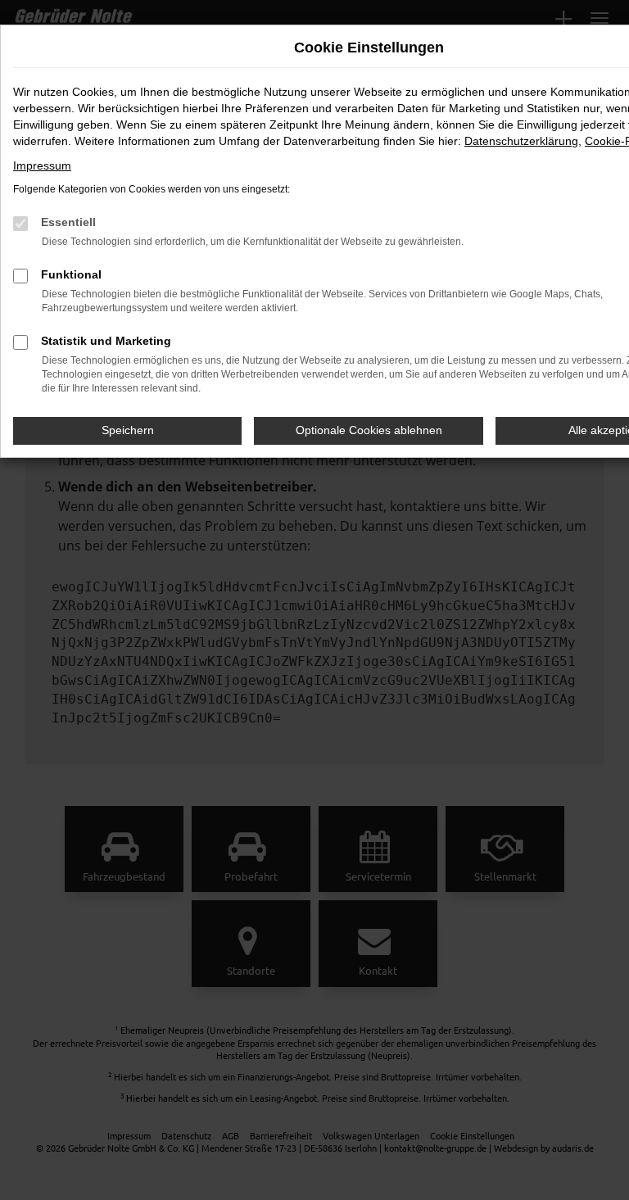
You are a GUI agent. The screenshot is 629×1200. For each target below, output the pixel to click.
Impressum (42, 165)
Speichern (128, 430)
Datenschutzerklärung (521, 140)
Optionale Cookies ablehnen (369, 430)
